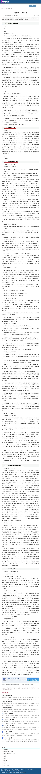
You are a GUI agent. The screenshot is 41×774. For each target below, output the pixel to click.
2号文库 (5, 769)
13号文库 (10, 770)
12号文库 (6, 770)
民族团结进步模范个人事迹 (8, 751)
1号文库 (8, 8)
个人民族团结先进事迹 (10, 684)
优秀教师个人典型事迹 (8, 719)
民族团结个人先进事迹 (19, 684)
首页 (5, 8)
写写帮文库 (10, 772)
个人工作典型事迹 (7, 732)
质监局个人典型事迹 (8, 713)
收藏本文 (13, 15)
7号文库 (21, 769)
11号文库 (2, 770)
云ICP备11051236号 (22, 772)
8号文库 (25, 769)
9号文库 (28, 769)
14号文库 (13, 770)
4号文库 (12, 769)
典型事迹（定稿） (6, 765)
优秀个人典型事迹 (7, 738)
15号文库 (17, 770)
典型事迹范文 (5, 760)
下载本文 (16, 15)
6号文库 (18, 769)
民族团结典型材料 (7, 695)
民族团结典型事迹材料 (29, 684)
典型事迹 (4, 756)
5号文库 (15, 769)
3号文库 (9, 769)
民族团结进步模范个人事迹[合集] (9, 753)
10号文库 (31, 769)
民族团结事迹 (5, 749)
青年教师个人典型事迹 (8, 725)
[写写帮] (4, 2)
